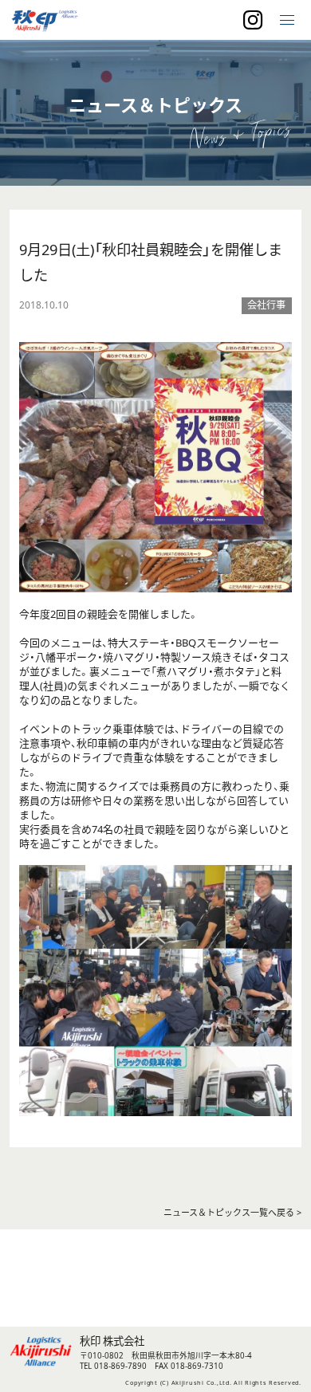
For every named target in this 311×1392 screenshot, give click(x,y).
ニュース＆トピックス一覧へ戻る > (232, 1212)
